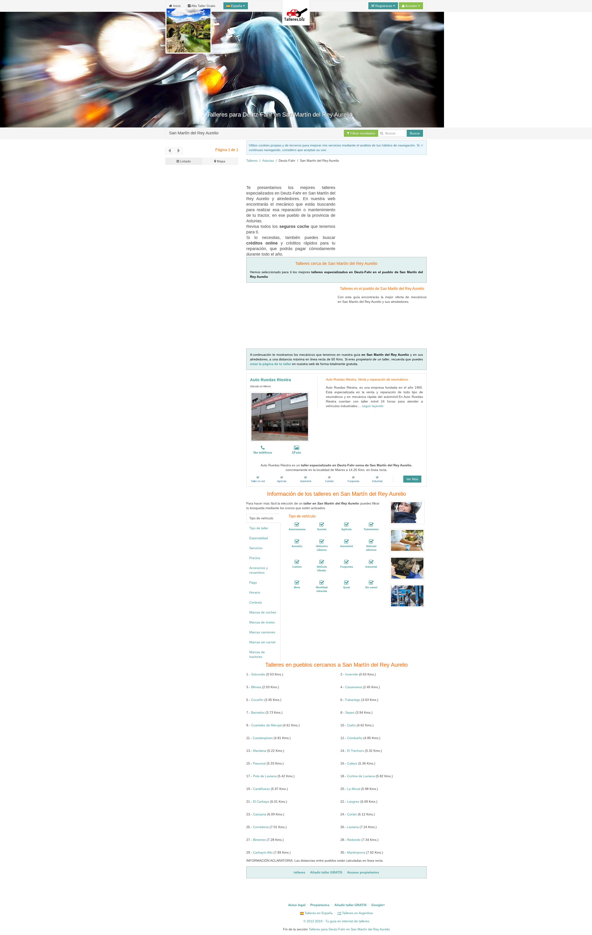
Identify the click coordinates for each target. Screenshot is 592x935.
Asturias (268, 160)
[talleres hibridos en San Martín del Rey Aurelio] (321, 562)
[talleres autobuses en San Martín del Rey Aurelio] (297, 541)
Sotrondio (258, 674)
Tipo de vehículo (261, 518)
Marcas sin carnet (262, 642)
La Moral (353, 789)
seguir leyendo (372, 406)
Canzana (259, 814)
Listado (185, 161)
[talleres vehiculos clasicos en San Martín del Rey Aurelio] (321, 541)
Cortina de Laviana (361, 776)
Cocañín (257, 700)
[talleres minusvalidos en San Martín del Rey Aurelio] (321, 582)
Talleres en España (318, 913)
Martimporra (356, 852)
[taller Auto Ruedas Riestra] (279, 417)
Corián (352, 814)
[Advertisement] (330, 173)
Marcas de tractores (257, 654)
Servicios (255, 548)
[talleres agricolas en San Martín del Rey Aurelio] (346, 524)
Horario (254, 592)
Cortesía (255, 602)
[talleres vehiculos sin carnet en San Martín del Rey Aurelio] (371, 582)
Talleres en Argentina (357, 913)
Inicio (176, 6)
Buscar (415, 133)
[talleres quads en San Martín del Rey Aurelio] (346, 582)
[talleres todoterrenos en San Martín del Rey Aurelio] (371, 524)
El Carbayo (261, 801)
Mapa (220, 161)
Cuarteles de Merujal (266, 725)
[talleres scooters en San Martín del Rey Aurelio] (321, 524)
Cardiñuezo (261, 789)
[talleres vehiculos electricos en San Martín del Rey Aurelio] (371, 541)
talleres (364, 921)
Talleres (252, 160)
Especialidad (258, 538)
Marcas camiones (262, 632)
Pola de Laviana (265, 776)
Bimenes (259, 840)
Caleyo (352, 763)
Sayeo (350, 712)
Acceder (411, 6)
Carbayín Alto (263, 852)
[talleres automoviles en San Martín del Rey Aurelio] (346, 541)
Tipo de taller (258, 528)
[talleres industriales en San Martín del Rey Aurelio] (371, 562)
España (236, 6)
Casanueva (353, 687)
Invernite (351, 674)
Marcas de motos (262, 622)
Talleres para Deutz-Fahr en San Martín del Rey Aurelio (349, 929)
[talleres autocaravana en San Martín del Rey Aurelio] (297, 524)
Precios (254, 558)
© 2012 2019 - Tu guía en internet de (331, 921)
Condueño (354, 738)
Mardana (259, 750)
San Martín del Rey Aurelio (194, 133)
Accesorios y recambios (258, 570)
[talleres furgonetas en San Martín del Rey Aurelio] (346, 562)
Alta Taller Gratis (203, 6)
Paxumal (259, 763)
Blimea (256, 687)
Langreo (353, 801)
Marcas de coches (262, 612)
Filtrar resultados (362, 133)
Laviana (353, 827)
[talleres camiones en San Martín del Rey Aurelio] (297, 562)
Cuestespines (263, 738)
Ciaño (351, 725)
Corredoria (261, 827)
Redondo (354, 840)
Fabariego (352, 700)
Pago (253, 582)
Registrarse (383, 6)
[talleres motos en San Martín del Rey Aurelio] (297, 582)
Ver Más (412, 479)
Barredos (258, 712)
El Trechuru (355, 750)
